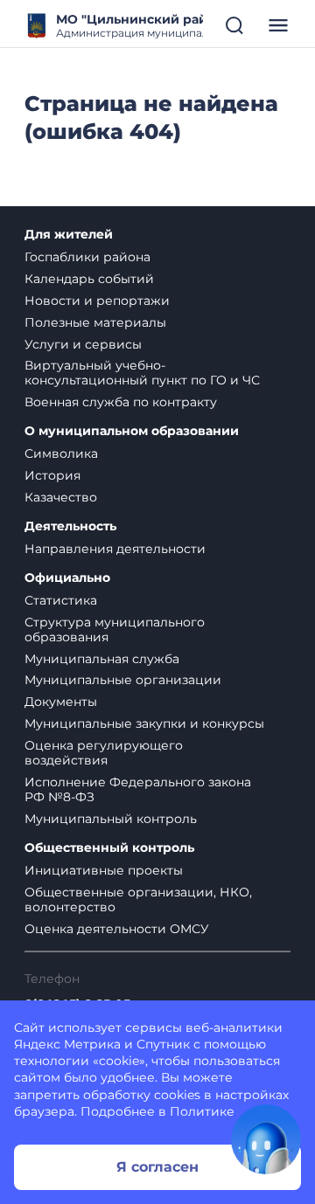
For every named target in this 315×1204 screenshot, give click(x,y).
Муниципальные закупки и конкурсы (144, 723)
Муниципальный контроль (110, 819)
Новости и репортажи (97, 300)
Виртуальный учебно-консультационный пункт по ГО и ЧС (142, 372)
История (52, 475)
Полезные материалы (95, 322)
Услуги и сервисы (83, 344)
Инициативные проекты (103, 870)
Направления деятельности (115, 549)
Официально (67, 578)
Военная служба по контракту (120, 402)
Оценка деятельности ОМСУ (116, 929)
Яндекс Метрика (67, 1044)
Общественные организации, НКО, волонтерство (138, 899)
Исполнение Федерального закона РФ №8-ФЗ (137, 789)
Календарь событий (89, 279)
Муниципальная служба (101, 659)
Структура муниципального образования (114, 629)
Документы (60, 701)
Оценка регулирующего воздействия (103, 752)
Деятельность (70, 526)
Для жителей (68, 234)
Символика (61, 453)
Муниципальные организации (122, 680)
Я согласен (157, 1167)
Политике (202, 1111)
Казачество (60, 497)
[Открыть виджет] (266, 1139)
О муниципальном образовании (131, 431)
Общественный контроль (109, 848)
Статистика (60, 600)
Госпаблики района (87, 257)
